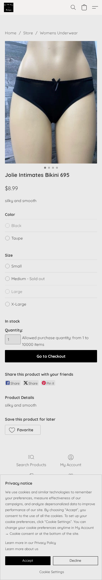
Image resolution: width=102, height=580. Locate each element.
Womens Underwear (59, 32)
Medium (28, 278)
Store (28, 32)
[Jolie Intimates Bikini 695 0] (51, 102)
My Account (70, 464)
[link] (51, 570)
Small (16, 266)
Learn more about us (21, 549)
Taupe (17, 238)
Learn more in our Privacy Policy (30, 542)
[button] (9, 7)
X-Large (18, 304)
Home (10, 32)
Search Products (31, 464)
